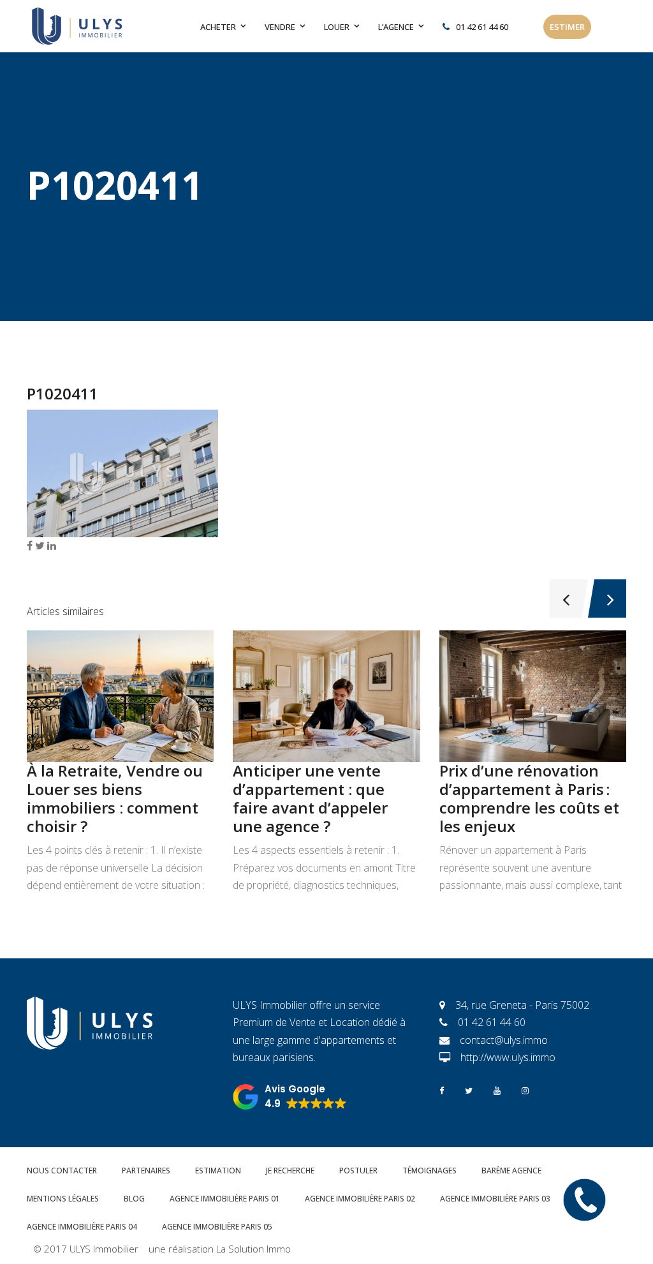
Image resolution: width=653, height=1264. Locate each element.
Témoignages (429, 1170)
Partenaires (146, 1170)
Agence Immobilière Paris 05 (217, 1226)
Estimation (218, 1170)
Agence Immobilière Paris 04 (82, 1226)
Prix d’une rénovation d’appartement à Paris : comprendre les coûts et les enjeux (529, 798)
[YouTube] (497, 1089)
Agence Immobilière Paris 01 (225, 1198)
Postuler (358, 1170)
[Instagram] (525, 1089)
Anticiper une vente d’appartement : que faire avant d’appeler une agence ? (310, 798)
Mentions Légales (63, 1198)
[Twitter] (469, 1089)
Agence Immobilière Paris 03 (495, 1198)
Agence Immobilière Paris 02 (360, 1198)
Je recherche (290, 1170)
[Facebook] (441, 1089)
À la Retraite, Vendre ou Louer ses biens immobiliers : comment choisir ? (115, 798)
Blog (134, 1198)
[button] (290, 1097)
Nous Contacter (62, 1170)
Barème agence (511, 1170)
